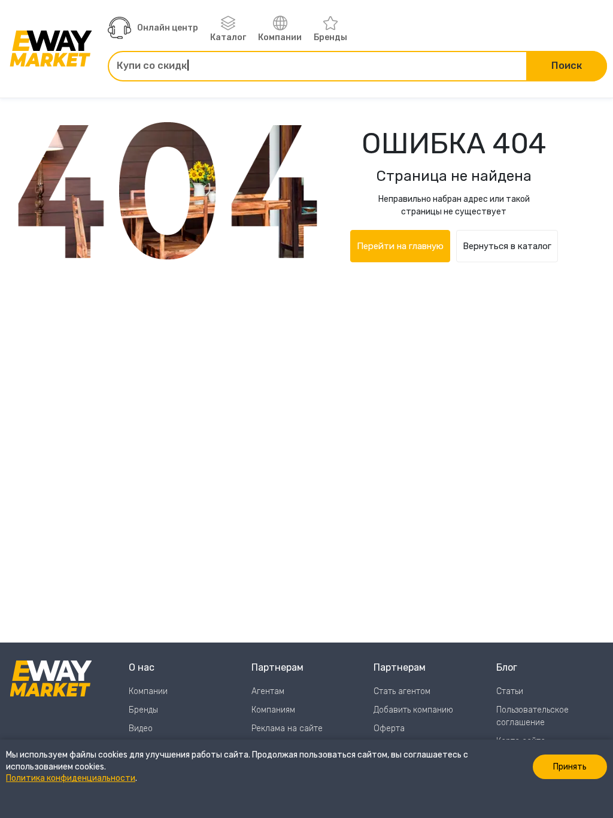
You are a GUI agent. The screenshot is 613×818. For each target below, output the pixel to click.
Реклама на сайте (287, 728)
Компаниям (273, 710)
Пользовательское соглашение (532, 716)
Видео (141, 728)
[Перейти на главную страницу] (51, 48)
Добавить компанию (413, 710)
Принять (570, 767)
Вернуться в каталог (507, 246)
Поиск (566, 65)
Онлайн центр (167, 28)
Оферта (389, 728)
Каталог (228, 37)
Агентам (267, 691)
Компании (280, 37)
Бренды (330, 37)
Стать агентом (402, 691)
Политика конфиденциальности (70, 778)
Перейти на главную (400, 246)
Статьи (509, 691)
